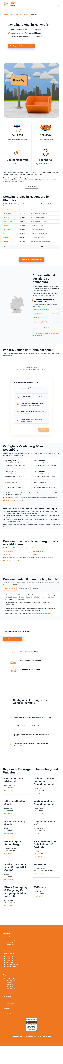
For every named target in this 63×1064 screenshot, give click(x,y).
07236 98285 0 (8, 833)
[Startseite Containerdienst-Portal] (10, 4)
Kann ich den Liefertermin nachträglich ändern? (28, 726)
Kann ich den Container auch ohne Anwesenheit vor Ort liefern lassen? (31, 744)
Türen (41, 551)
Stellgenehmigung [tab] (10, 588)
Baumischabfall (7, 221)
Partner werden (10, 1003)
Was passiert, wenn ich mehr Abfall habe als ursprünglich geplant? (31, 734)
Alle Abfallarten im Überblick (12, 561)
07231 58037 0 (8, 879)
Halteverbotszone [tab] (24, 588)
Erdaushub (6, 229)
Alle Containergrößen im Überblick (13, 501)
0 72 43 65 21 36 (38, 873)
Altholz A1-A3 (7, 213)
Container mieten (11, 966)
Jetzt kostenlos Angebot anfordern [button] (31, 259)
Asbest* (35, 554)
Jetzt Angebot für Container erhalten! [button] (21, 46)
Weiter (43, 429)
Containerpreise (10, 988)
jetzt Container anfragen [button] (12, 639)
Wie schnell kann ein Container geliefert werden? (29, 717)
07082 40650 (8, 790)
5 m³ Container (10, 958)
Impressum (9, 1012)
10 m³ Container (10, 962)
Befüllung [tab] (35, 588)
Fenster (35, 551)
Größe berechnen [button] (31, 186)
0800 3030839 (8, 853)
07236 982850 (38, 833)
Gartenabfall (9, 943)
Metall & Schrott (8, 551)
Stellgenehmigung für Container (41, 613)
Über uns (8, 1000)
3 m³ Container (10, 956)
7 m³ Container (10, 960)
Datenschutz (9, 1014)
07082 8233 (37, 793)
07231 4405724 (38, 813)
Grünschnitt (6, 237)
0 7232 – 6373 (38, 896)
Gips (4, 233)
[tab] (31, 718)
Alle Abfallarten (10, 944)
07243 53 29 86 (8, 905)
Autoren (8, 1002)
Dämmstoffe (6, 554)
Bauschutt (6, 225)
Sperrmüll (6, 241)
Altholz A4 (6, 217)
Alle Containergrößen (12, 964)
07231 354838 (38, 856)
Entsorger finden (10, 978)
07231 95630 (8, 813)
